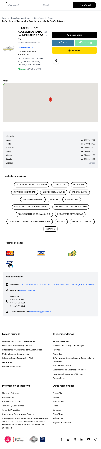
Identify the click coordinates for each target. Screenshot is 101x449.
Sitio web (76, 50)
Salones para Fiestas (11, 367)
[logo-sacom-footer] (25, 439)
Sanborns (57, 410)
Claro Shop (58, 414)
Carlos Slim (58, 393)
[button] (50, 99)
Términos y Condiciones (13, 406)
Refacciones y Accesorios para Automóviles (22, 350)
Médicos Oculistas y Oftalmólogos (68, 346)
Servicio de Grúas (61, 341)
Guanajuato (39, 18)
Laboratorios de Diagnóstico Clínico (18, 358)
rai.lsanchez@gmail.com (40, 312)
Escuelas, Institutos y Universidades (18, 341)
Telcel (55, 406)
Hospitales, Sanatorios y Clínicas (17, 346)
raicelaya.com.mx (26, 47)
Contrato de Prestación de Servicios (18, 414)
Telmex (56, 397)
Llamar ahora (76, 35)
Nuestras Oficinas (10, 393)
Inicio (4, 18)
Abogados (57, 354)
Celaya (50, 18)
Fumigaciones (59, 378)
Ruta (65, 43)
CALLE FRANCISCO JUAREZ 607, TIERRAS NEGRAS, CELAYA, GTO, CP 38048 (57, 285)
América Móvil (59, 402)
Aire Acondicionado (62, 366)
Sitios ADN (58, 418)
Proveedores (8, 397)
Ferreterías (7, 362)
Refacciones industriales (20, 18)
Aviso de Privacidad (11, 410)
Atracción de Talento (11, 402)
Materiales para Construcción (15, 354)
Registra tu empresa (62, 423)
